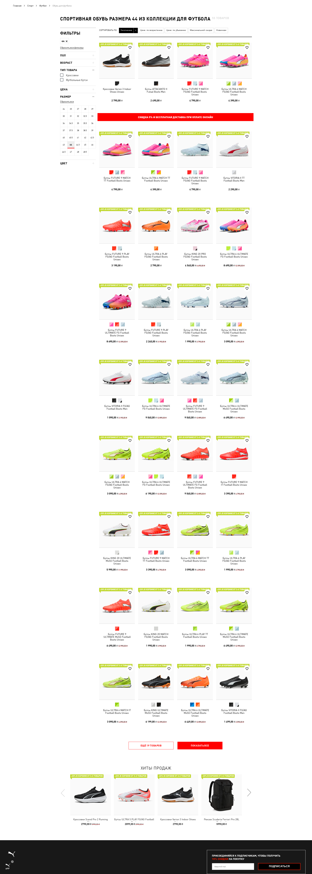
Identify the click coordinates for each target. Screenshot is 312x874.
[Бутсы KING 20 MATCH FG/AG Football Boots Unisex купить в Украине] (156, 606)
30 (64, 116)
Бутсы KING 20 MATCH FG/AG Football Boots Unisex (156, 637)
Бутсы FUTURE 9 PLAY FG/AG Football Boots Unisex (117, 256)
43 (64, 145)
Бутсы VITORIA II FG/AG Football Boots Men (117, 407)
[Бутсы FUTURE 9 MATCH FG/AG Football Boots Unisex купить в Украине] (195, 60)
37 (64, 130)
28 (85, 109)
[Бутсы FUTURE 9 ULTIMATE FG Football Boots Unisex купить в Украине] (117, 301)
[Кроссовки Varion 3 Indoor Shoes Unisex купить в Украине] (117, 60)
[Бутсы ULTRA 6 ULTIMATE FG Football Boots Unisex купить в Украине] (234, 225)
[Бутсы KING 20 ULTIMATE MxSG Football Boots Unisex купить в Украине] (117, 530)
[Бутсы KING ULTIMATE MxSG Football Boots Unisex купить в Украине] (156, 682)
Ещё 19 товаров (151, 745)
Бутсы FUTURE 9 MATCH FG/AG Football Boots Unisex (195, 92)
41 (78, 137)
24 (64, 109)
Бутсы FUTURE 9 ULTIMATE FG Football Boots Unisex (117, 333)
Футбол (43, 5)
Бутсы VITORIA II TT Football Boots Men (234, 179)
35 (78, 123)
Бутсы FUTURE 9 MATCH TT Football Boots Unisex (117, 179)
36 (92, 123)
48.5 (85, 152)
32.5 (85, 116)
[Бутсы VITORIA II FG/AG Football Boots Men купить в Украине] (117, 377)
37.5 (71, 130)
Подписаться (279, 866)
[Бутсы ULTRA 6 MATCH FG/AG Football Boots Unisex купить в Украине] (234, 60)
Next (249, 793)
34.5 (71, 123)
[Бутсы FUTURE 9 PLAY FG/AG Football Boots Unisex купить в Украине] (117, 225)
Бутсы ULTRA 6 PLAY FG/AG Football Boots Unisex (156, 256)
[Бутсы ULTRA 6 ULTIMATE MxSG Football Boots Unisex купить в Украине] (234, 377)
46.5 (63, 152)
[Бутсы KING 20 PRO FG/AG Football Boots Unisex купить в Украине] (195, 225)
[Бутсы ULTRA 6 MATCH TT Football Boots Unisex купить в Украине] (156, 149)
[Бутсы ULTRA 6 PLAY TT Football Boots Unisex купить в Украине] (195, 606)
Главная (17, 5)
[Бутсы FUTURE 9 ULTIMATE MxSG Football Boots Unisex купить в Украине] (117, 606)
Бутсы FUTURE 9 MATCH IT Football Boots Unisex (234, 483)
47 (71, 152)
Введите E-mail (220, 867)
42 (85, 137)
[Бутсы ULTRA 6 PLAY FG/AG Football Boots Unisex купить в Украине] (156, 225)
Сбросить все (67, 101)
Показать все (200, 745)
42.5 (92, 137)
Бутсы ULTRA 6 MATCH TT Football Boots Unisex (156, 179)
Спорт (30, 5)
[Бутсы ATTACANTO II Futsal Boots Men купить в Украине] (156, 60)
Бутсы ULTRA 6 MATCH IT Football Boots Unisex (117, 711)
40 (64, 137)
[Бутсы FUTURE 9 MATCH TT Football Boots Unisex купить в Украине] (117, 149)
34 (64, 123)
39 (92, 130)
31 (71, 116)
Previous (63, 793)
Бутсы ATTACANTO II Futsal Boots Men (156, 90)
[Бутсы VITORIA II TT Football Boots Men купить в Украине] (234, 149)
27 (78, 109)
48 (78, 152)
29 (92, 109)
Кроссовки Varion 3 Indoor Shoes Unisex (117, 90)
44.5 (78, 145)
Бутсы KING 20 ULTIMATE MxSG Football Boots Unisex (117, 561)
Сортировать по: (108, 30)
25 (71, 109)
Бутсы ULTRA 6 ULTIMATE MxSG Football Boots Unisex (234, 409)
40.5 (71, 137)
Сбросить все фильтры (72, 47)
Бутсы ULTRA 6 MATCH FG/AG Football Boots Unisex (234, 92)
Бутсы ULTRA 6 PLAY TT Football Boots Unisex (195, 635)
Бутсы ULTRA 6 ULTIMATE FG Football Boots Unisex (234, 255)
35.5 (85, 123)
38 (78, 130)
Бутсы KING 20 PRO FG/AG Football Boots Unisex (195, 256)
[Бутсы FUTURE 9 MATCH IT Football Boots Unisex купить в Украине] (234, 454)
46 (92, 145)
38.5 (85, 130)
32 (78, 116)
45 (85, 145)
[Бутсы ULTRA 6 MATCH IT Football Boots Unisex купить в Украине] (117, 682)
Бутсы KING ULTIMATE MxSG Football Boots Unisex (156, 713)
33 (92, 116)
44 (71, 145)
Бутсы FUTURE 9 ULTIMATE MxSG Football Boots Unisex (117, 637)
